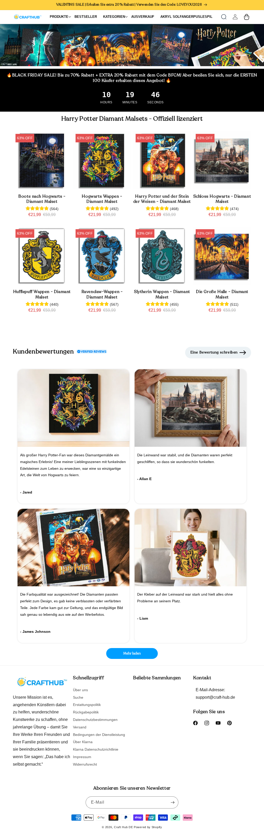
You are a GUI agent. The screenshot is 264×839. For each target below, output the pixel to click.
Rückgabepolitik (86, 712)
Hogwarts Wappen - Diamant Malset (102, 199)
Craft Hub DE (123, 827)
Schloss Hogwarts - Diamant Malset (222, 199)
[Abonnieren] (172, 802)
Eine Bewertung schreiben (214, 352)
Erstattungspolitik (87, 705)
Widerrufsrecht (85, 764)
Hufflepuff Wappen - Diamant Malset (42, 294)
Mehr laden (132, 653)
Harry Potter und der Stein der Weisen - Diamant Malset (162, 199)
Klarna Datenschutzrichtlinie (95, 749)
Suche (78, 697)
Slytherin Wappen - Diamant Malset (162, 294)
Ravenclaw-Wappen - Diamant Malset (102, 294)
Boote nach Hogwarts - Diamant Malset (41, 199)
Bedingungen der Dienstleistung (99, 735)
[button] (223, 16)
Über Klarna (83, 742)
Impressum (82, 757)
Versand (79, 727)
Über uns (80, 690)
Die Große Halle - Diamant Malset (222, 294)
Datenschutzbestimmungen (95, 720)
